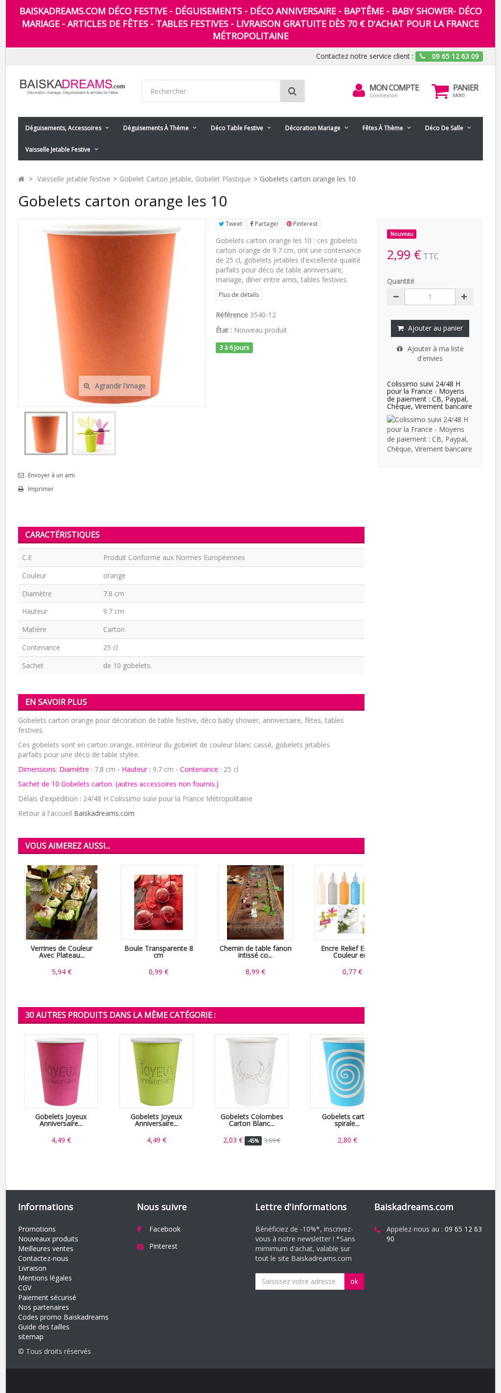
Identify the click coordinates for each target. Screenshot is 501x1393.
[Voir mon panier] (440, 91)
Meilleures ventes (45, 1248)
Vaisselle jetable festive (58, 149)
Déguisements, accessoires (63, 128)
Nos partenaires (43, 1307)
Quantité (400, 281)
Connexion (383, 95)
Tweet (233, 224)
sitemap (31, 1336)
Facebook (165, 1229)
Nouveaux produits (48, 1238)
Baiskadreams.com (104, 813)
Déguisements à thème (156, 128)
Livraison (32, 1268)
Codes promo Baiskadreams (63, 1317)
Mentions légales (45, 1277)
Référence (232, 314)
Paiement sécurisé (47, 1297)
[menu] (358, 90)
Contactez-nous (43, 1258)
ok (354, 1281)
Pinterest (305, 224)
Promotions (37, 1229)
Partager (266, 224)
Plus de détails (239, 295)
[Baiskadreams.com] (72, 86)
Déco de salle (444, 128)
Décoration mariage (313, 128)
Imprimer (41, 489)
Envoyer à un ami (51, 475)
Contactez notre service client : (364, 56)
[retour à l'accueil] (21, 178)
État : (224, 330)
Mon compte (394, 87)
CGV (24, 1287)
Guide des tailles (43, 1326)
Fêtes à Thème (383, 128)
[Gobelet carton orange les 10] (46, 433)
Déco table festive (237, 128)
